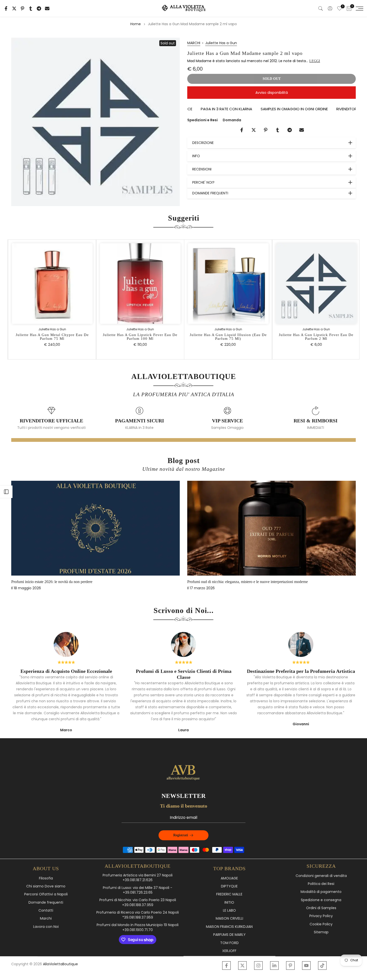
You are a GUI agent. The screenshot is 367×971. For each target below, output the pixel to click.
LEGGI (314, 61)
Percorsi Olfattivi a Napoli (46, 894)
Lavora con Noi (46, 926)
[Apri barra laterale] (6, 492)
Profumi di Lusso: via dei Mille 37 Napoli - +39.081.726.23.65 (137, 890)
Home (135, 24)
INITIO (229, 902)
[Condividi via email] (47, 8)
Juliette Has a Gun (221, 42)
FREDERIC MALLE (229, 894)
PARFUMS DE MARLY (229, 934)
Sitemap (321, 932)
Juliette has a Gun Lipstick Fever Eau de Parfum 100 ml (139, 337)
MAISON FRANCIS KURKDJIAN (229, 926)
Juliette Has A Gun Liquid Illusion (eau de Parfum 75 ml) (227, 337)
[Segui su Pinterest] (290, 965)
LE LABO (229, 910)
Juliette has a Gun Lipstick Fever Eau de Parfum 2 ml (315, 337)
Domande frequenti (45, 902)
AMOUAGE (229, 878)
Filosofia (46, 878)
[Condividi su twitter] (14, 8)
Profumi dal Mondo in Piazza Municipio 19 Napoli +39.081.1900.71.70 (138, 927)
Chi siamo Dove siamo (45, 886)
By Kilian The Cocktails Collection (79, 582)
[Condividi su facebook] (6, 8)
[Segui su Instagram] (258, 965)
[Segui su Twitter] (242, 965)
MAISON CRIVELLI (229, 918)
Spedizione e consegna (321, 900)
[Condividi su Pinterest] (22, 8)
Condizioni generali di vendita (321, 875)
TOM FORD (229, 943)
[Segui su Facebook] (226, 965)
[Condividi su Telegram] (39, 8)
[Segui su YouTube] (306, 965)
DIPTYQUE (229, 886)
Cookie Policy (321, 924)
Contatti (45, 910)
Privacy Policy (321, 916)
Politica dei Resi (321, 883)
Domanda (232, 120)
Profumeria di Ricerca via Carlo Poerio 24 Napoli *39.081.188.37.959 (137, 915)
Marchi (46, 918)
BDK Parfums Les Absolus (248, 582)
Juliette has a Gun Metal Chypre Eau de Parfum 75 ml (51, 337)
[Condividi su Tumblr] (30, 8)
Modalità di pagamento (321, 891)
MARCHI (193, 42)
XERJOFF (229, 951)
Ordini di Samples (321, 908)
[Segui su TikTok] (322, 965)
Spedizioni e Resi (202, 120)
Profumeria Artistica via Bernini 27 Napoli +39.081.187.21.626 (138, 878)
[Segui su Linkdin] (274, 965)
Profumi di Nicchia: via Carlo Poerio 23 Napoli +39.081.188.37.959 (137, 902)
